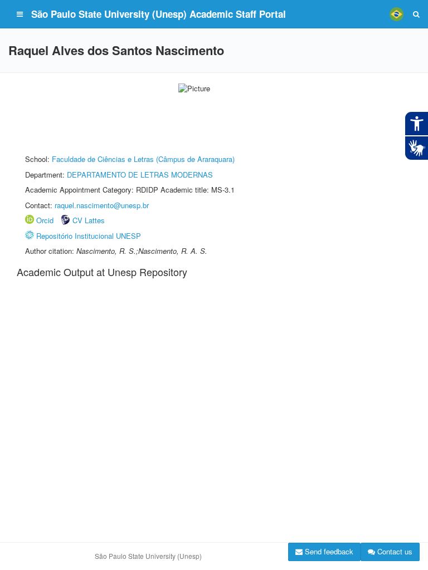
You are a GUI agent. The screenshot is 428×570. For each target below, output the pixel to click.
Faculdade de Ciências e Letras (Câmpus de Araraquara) (143, 159)
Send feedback (328, 551)
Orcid (45, 220)
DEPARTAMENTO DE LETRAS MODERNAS (140, 174)
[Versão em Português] (396, 14)
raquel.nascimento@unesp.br (102, 205)
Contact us (393, 551)
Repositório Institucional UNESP (88, 235)
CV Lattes (88, 220)
